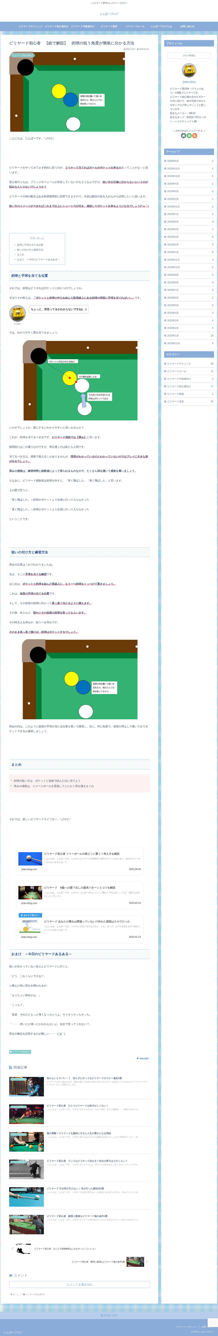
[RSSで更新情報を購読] (194, 135)
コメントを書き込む (79, 1284)
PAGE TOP (110, 1315)
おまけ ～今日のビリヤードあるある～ (38, 259)
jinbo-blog (189, 81)
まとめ (20, 254)
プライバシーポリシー (186, 1327)
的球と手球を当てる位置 (30, 244)
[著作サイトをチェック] (183, 135)
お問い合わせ (207, 1327)
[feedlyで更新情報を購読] (189, 135)
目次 (33, 238)
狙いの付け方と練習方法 (30, 249)
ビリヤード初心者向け (21, 1052)
